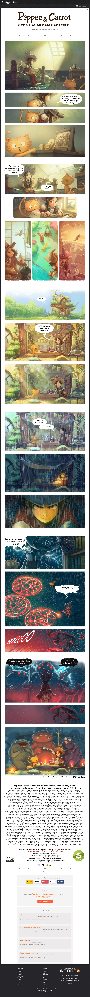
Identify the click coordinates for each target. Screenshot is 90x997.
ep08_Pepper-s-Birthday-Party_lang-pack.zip (49, 894)
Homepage (20, 968)
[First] (19, 35)
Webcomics (20, 970)
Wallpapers (45, 974)
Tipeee (45, 981)
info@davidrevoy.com (72, 975)
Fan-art (20, 973)
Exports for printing (45, 896)
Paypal (45, 982)
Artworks (20, 971)
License (20, 984)
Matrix (70, 981)
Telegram (70, 983)
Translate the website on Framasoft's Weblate (45, 988)
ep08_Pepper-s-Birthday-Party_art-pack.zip (47, 893)
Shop (20, 979)
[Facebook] (68, 972)
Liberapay (44, 977)
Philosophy (20, 974)
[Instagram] (71, 972)
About (19, 982)
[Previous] (28, 35)
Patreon (45, 979)
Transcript (45, 872)
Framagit (45, 968)
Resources (20, 976)
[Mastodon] (61, 972)
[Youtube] (75, 972)
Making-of (45, 971)
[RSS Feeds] (78, 972)
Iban (45, 984)
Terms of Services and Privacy (45, 990)
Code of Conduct (45, 992)
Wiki (45, 970)
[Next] (61, 35)
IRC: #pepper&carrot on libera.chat (70, 980)
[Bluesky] (65, 972)
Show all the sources (45, 901)
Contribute (20, 977)
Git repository (45, 897)
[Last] (70, 35)
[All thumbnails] (45, 35)
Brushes (45, 973)
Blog (20, 981)
